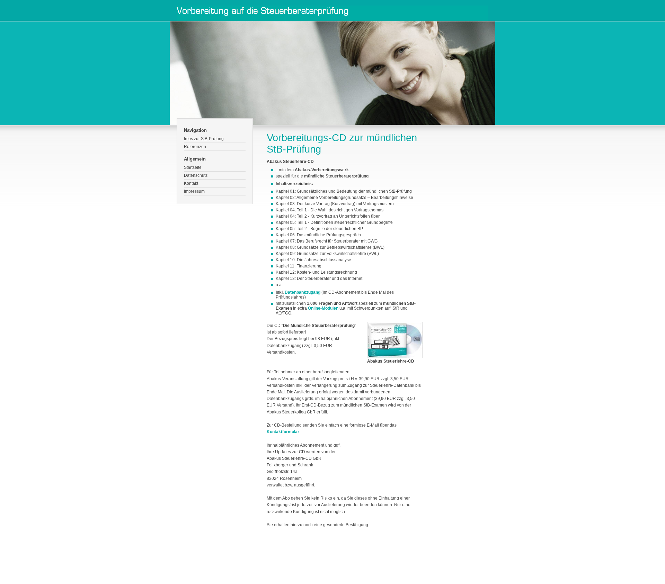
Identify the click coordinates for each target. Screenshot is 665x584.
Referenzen (195, 146)
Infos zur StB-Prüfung (204, 138)
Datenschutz (195, 175)
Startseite (193, 167)
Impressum (194, 191)
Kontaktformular (283, 431)
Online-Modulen (323, 308)
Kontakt (191, 183)
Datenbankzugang (302, 292)
